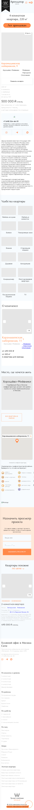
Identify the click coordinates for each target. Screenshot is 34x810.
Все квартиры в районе (11, 417)
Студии (4, 741)
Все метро (5, 763)
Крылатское (5, 703)
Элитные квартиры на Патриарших (14, 781)
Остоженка (5, 698)
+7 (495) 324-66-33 (10, 121)
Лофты (3, 733)
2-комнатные (6, 679)
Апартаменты (6, 736)
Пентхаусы (5, 730)
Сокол (3, 755)
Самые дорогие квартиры (10, 770)
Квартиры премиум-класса (11, 773)
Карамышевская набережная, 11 (12, 339)
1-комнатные (6, 676)
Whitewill (17, 800)
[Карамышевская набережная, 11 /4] (17, 446)
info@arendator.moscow (10, 654)
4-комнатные (6, 684)
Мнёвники (27, 344)
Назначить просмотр (17, 552)
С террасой (5, 714)
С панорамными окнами (10, 722)
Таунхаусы (5, 738)
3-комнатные (6, 682)
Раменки (4, 757)
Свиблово (4, 706)
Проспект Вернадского (9, 749)
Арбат (3, 701)
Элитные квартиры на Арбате (12, 784)
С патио (4, 720)
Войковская (5, 760)
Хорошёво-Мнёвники (11, 70)
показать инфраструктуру (17, 462)
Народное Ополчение (27, 347)
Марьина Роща (6, 752)
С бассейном (6, 717)
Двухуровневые (6, 687)
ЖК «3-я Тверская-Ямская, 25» (19, 612)
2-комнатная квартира (12, 604)
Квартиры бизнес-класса (10, 775)
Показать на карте (16, 81)
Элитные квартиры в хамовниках (13, 778)
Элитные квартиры (8, 786)
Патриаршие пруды (8, 695)
